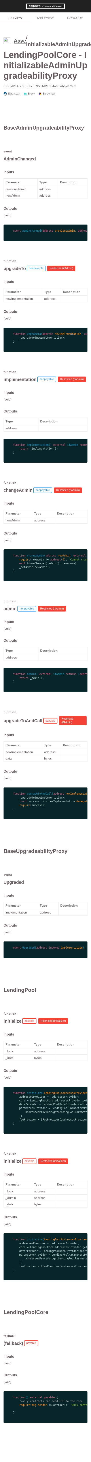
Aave (20, 41)
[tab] (15, 17)
